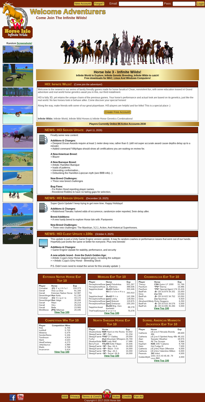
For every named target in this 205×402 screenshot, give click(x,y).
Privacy (75, 396)
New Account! (83, 3)
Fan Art (138, 396)
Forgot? (99, 3)
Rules (116, 396)
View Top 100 (61, 312)
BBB (65, 396)
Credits (127, 396)
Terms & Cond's (91, 396)
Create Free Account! (117, 112)
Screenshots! (24, 43)
